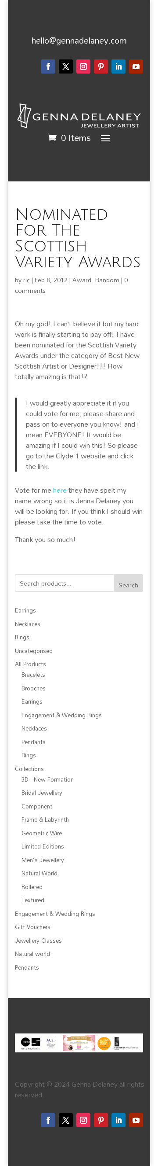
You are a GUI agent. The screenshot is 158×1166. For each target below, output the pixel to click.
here (60, 490)
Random (107, 280)
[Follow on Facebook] (48, 66)
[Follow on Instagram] (83, 66)
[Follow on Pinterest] (101, 66)
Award (81, 280)
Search (128, 585)
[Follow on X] (66, 66)
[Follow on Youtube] (136, 66)
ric (26, 280)
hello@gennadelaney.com (79, 40)
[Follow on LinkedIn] (118, 66)
